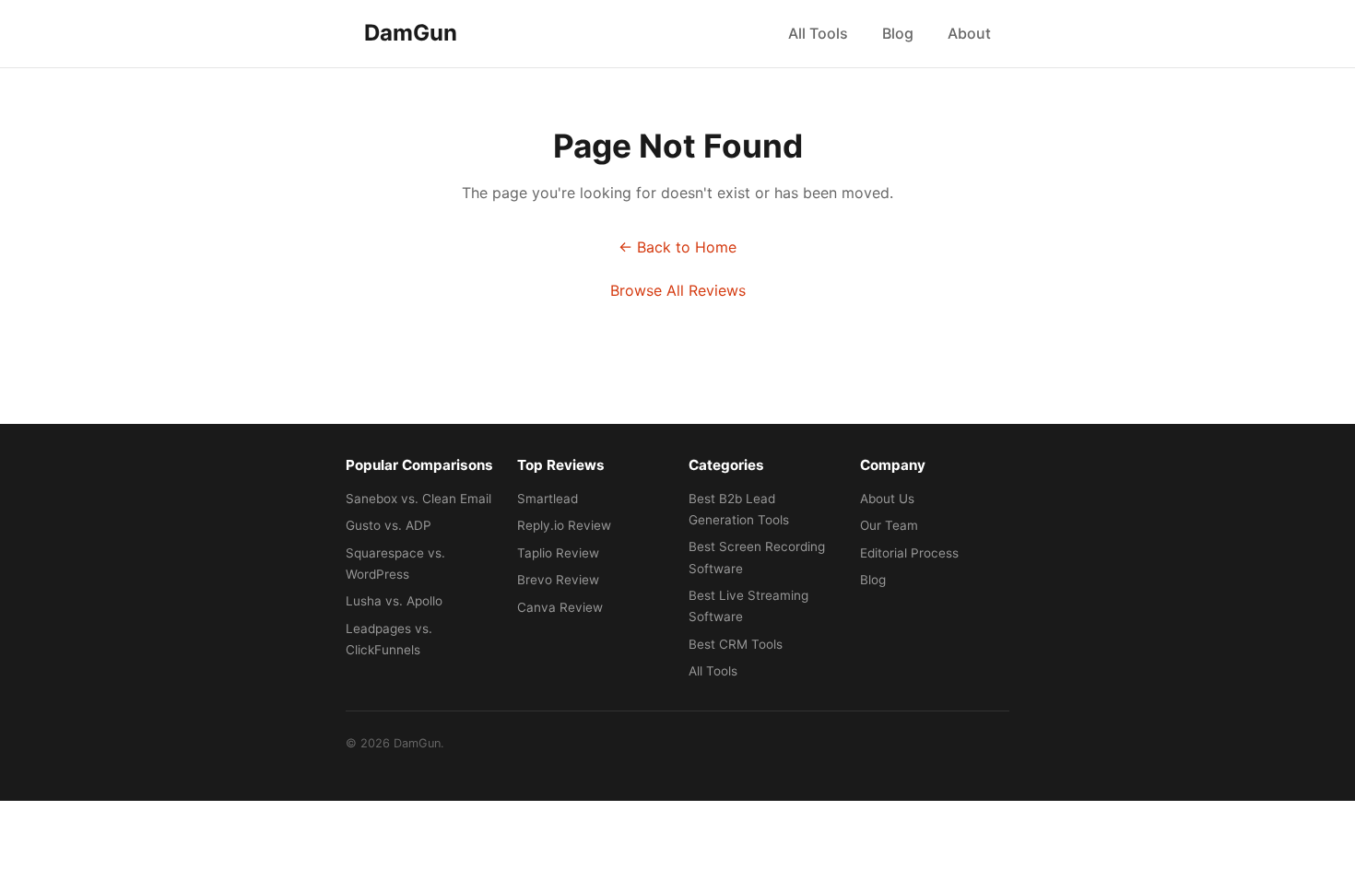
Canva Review (560, 607)
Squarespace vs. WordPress (395, 563)
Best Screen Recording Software (757, 557)
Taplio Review (558, 553)
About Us (887, 498)
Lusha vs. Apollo (394, 600)
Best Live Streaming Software (748, 606)
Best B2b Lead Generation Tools (739, 509)
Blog (897, 33)
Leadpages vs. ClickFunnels (389, 639)
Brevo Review (558, 579)
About (969, 33)
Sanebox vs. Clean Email (418, 498)
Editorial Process (909, 553)
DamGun (410, 32)
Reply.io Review (564, 525)
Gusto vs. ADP (388, 525)
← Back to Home (677, 247)
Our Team (889, 525)
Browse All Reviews (678, 290)
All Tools (818, 33)
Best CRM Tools (736, 644)
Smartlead (547, 498)
